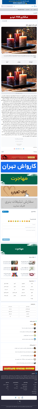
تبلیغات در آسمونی (5, 384)
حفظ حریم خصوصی (24, 384)
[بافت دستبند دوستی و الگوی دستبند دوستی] (10, 268)
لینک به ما (35, 389)
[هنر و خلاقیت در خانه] (28, 268)
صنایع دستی (27, 9)
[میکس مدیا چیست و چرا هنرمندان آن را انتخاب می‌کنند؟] (10, 262)
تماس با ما (34, 384)
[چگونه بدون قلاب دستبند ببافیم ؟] (28, 274)
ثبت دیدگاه (6, 211)
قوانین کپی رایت (34, 393)
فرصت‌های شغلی (34, 391)
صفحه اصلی (16, 384)
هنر (31, 9)
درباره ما (35, 386)
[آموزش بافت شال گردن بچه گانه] (10, 274)
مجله (17, 386)
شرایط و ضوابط (25, 386)
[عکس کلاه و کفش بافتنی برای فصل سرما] (28, 262)
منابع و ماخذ (25, 389)
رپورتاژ (7, 386)
